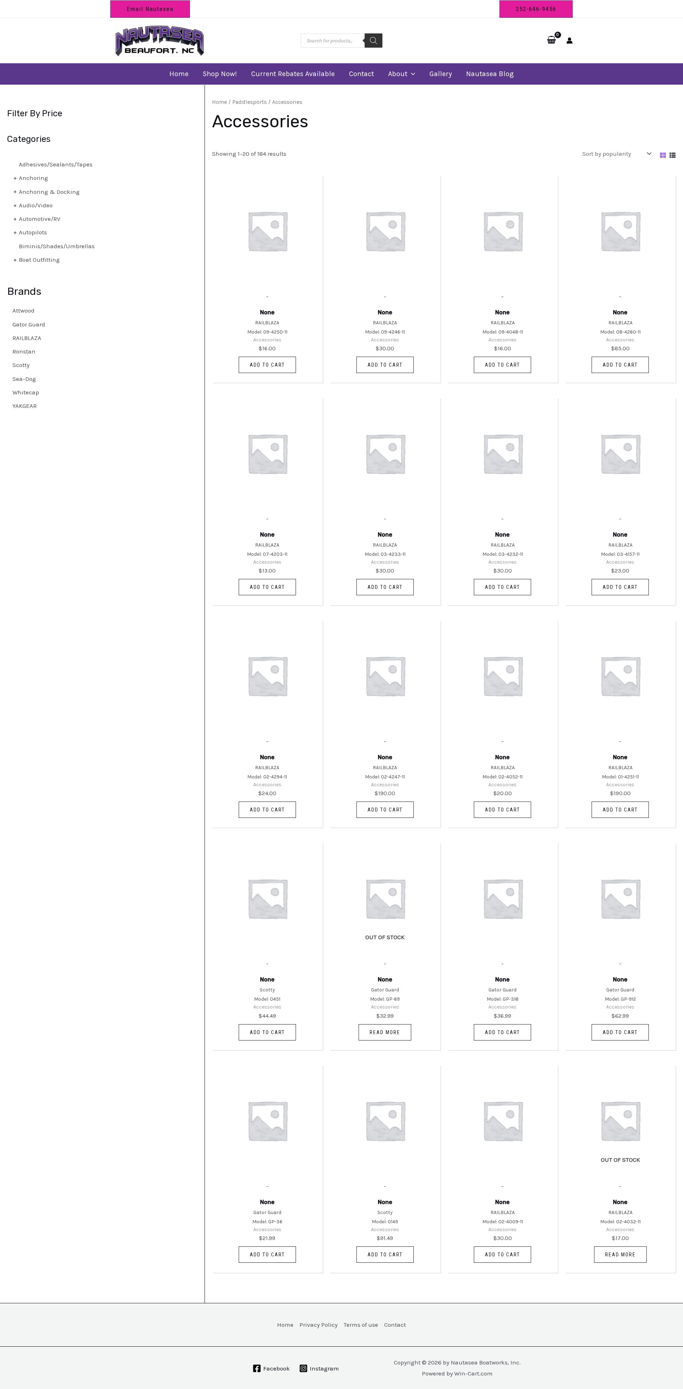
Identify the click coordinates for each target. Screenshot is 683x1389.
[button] (150, 9)
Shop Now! (220, 74)
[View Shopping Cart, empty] (551, 40)
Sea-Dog (24, 378)
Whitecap (25, 392)
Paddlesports (249, 102)
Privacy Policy (319, 1324)
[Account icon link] (569, 40)
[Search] (373, 40)
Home (179, 74)
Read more (385, 1032)
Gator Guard (28, 324)
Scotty (21, 364)
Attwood (23, 310)
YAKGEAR (24, 405)
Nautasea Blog (490, 74)
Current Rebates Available (293, 74)
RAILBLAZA (26, 337)
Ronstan (24, 351)
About (397, 74)
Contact (361, 74)
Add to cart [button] (267, 365)
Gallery (440, 74)
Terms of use (361, 1324)
